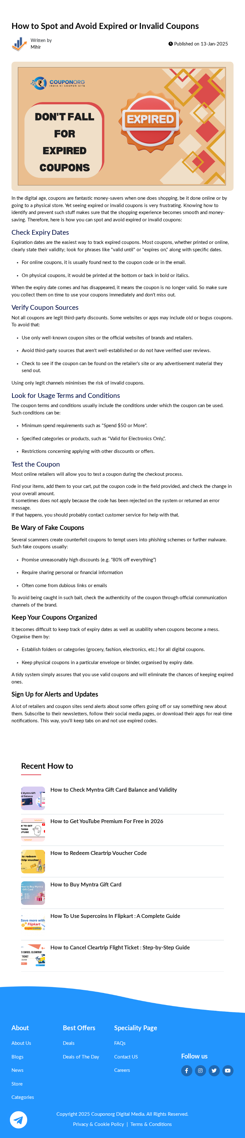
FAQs (120, 1043)
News (17, 1070)
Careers (122, 1070)
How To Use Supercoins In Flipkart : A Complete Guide (115, 916)
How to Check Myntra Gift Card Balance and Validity (113, 790)
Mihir (36, 47)
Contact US (126, 1057)
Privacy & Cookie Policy (98, 1124)
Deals (69, 1043)
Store (17, 1084)
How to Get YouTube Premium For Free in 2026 (106, 821)
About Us (21, 1043)
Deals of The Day (81, 1057)
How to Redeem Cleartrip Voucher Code (98, 853)
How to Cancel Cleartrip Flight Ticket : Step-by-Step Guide (120, 947)
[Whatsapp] (18, 1120)
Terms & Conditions (151, 1124)
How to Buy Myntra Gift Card (86, 884)
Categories (22, 1097)
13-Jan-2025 (214, 44)
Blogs (17, 1057)
